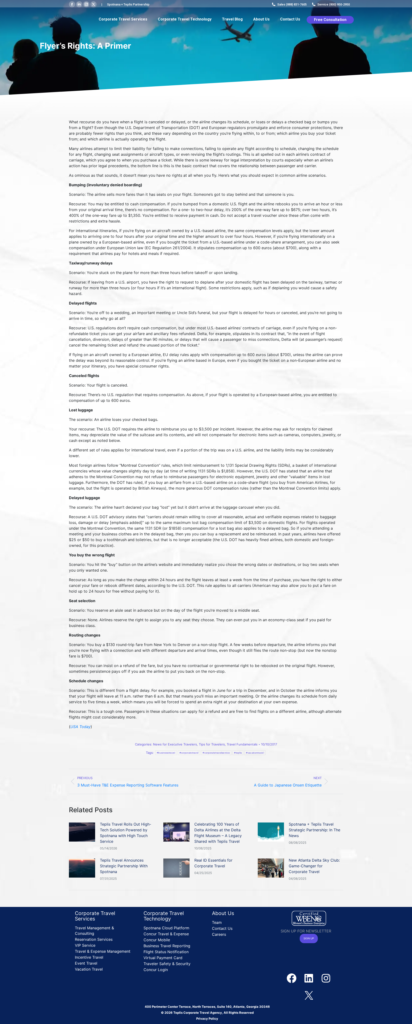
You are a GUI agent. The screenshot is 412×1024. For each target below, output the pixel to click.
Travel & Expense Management (102, 951)
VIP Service (85, 945)
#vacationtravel (255, 752)
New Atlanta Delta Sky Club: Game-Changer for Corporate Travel (314, 866)
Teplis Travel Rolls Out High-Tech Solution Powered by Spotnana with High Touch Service (125, 833)
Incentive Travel (89, 957)
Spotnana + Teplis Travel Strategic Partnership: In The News (314, 830)
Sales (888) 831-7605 (292, 4)
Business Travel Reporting (167, 945)
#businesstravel (166, 752)
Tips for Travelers (212, 744)
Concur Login (156, 969)
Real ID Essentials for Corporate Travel (213, 863)
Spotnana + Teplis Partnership (128, 4)
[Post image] (82, 832)
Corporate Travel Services (95, 916)
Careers (219, 934)
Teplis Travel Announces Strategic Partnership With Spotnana (124, 866)
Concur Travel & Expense (166, 933)
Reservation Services (94, 939)
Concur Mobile (157, 939)
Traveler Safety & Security (167, 963)
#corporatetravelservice (216, 752)
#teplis (238, 752)
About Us (223, 913)
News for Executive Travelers (175, 744)
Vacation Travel (89, 969)
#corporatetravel (189, 752)
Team (217, 922)
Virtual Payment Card (163, 957)
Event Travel (86, 963)
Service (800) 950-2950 (333, 4)
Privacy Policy (207, 1018)
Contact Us (222, 928)
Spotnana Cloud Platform (166, 928)
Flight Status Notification (166, 951)
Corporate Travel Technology (164, 916)
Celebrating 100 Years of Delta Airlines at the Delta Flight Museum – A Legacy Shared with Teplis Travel (218, 833)
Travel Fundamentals (242, 744)
